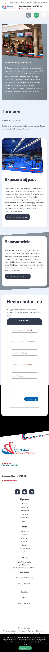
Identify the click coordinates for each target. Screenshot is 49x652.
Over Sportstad (14, 2)
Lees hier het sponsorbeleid (16, 276)
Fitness (24, 504)
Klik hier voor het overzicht (15, 217)
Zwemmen (24, 507)
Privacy (8, 634)
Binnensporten (24, 511)
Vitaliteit (24, 521)
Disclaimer (39, 631)
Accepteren (25, 648)
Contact (24, 545)
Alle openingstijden (28, 9)
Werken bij (36, 2)
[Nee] (46, 643)
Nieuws (29, 2)
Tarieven (22, 631)
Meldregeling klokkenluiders (24, 552)
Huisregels (36, 634)
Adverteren (44, 2)
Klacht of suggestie (24, 548)
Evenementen (24, 517)
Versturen (30, 399)
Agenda (23, 2)
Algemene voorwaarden (22, 634)
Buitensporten (24, 514)
